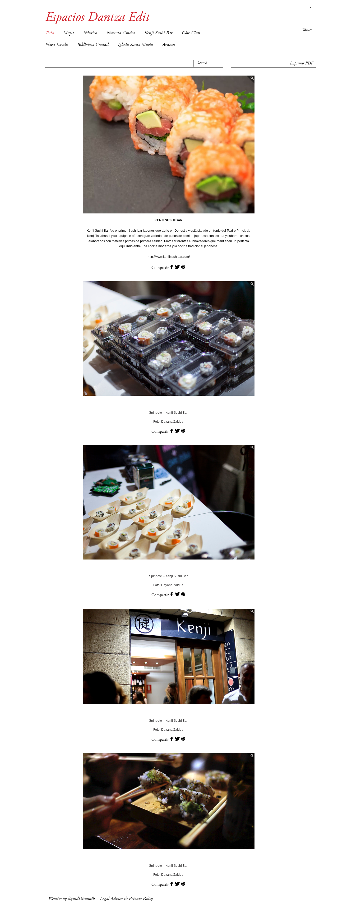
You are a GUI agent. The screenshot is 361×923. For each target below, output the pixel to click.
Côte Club (191, 33)
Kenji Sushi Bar (158, 33)
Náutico (90, 33)
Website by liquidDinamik (71, 899)
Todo (49, 33)
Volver (307, 30)
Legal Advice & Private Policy (126, 899)
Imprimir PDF (301, 63)
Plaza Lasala (56, 45)
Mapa (68, 33)
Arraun (168, 45)
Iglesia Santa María (135, 45)
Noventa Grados (121, 33)
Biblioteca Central (92, 45)
